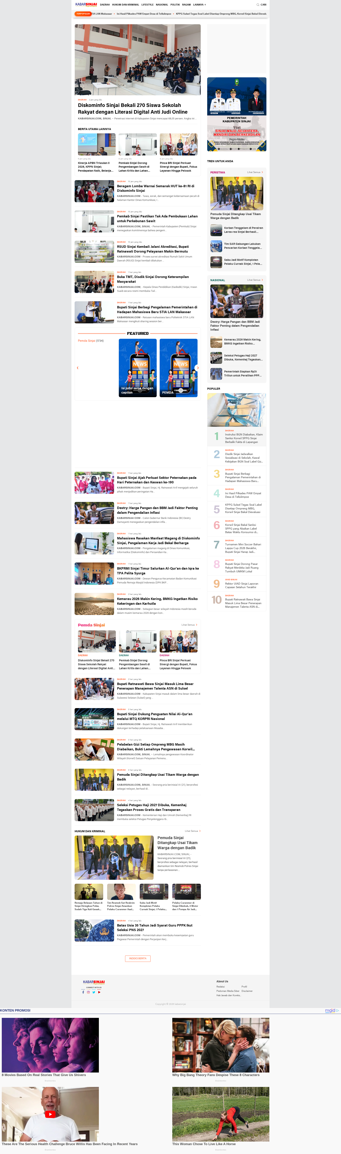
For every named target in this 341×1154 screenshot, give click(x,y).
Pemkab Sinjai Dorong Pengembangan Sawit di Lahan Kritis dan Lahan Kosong (134, 167)
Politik (175, 5)
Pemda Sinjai (86, 341)
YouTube (99, 997)
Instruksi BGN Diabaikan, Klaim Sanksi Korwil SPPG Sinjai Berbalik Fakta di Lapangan (244, 438)
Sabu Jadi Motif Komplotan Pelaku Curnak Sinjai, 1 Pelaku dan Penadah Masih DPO (153, 906)
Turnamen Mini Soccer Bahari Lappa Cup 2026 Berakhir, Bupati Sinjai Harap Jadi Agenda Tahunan (243, 548)
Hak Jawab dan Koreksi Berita (228, 995)
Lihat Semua (188, 625)
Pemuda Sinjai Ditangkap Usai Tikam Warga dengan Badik (158, 777)
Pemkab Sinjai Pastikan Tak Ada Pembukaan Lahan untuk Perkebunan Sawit (157, 219)
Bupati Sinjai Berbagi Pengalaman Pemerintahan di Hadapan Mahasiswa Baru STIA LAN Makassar (157, 310)
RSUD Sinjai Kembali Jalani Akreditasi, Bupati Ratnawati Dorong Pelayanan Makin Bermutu (153, 249)
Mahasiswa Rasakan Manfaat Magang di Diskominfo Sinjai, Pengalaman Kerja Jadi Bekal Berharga (158, 541)
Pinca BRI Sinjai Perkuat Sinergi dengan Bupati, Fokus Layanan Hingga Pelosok (178, 167)
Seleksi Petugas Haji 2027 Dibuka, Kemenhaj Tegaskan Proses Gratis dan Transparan (151, 808)
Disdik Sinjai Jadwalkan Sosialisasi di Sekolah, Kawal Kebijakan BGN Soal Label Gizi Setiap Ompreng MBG (243, 458)
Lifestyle (147, 5)
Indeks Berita (137, 958)
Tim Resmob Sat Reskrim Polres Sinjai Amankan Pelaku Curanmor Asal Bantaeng (121, 906)
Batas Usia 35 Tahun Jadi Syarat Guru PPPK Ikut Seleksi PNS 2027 (154, 928)
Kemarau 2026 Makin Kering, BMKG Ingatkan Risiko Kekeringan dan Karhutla (157, 601)
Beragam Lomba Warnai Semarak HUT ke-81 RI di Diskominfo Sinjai (155, 189)
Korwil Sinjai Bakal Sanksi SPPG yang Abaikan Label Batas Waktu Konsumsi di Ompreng (241, 529)
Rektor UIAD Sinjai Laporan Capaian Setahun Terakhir (241, 585)
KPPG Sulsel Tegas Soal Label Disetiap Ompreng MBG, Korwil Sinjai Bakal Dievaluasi (178, 14)
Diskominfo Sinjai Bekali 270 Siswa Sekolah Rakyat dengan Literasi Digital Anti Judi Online (132, 109)
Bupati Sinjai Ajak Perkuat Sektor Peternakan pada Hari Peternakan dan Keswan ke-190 (157, 480)
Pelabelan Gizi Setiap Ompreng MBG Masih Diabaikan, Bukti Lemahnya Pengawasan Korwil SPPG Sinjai (154, 747)
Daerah (105, 5)
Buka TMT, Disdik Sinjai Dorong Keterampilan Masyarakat (153, 279)
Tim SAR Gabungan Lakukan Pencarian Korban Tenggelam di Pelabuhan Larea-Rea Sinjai (243, 246)
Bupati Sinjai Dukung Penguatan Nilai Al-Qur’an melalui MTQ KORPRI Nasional (154, 717)
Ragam (186, 5)
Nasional (162, 5)
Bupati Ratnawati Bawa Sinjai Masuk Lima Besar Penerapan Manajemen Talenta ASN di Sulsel (155, 686)
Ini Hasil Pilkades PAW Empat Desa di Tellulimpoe (99, 14)
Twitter (94, 997)
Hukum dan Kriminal (125, 5)
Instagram (88, 997)
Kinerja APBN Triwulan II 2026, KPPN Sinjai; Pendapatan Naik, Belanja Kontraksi (94, 167)
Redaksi (220, 987)
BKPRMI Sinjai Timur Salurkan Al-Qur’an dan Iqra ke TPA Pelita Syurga (158, 571)
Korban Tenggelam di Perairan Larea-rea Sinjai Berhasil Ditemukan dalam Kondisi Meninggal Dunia (243, 230)
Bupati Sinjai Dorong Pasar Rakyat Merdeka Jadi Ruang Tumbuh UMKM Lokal (242, 568)
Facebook (83, 997)
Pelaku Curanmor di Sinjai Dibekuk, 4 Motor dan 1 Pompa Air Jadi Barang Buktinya (185, 906)
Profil (244, 987)
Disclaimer (247, 991)
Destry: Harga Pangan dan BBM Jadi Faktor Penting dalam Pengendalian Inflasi (157, 510)
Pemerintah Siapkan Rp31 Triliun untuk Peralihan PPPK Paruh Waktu (242, 374)
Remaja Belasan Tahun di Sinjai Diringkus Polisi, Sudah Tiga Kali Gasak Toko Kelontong (88, 906)
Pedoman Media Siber (227, 991)
